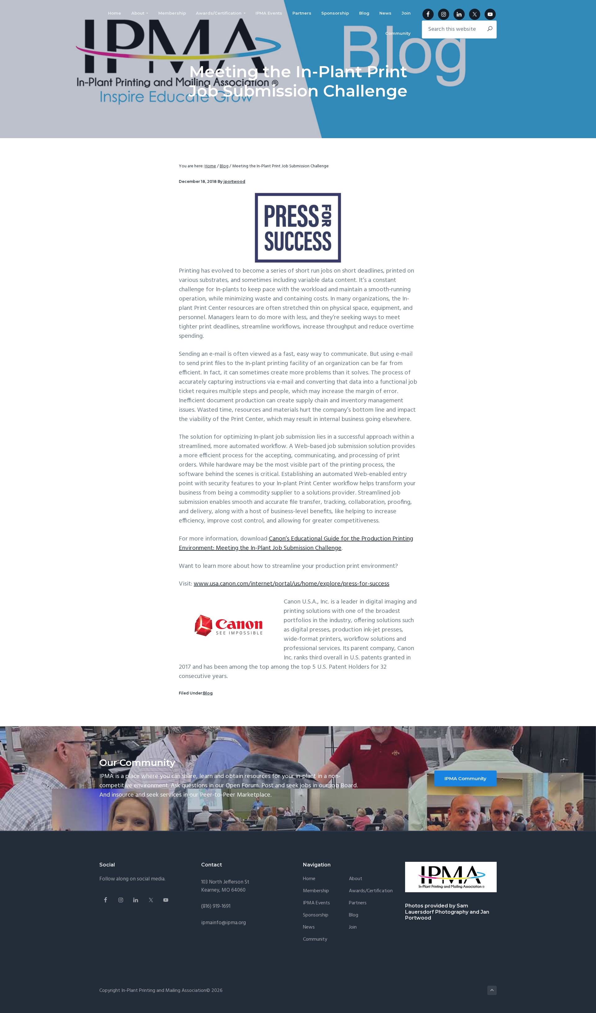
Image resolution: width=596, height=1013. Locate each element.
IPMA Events (316, 903)
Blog (208, 693)
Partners (358, 903)
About (355, 879)
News (309, 927)
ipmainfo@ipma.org (223, 923)
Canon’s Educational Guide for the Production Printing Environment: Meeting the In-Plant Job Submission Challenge (296, 543)
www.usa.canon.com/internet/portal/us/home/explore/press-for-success (291, 584)
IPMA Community (465, 778)
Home (309, 879)
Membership (316, 891)
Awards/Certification (371, 891)
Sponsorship (315, 915)
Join (353, 927)
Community (315, 939)
